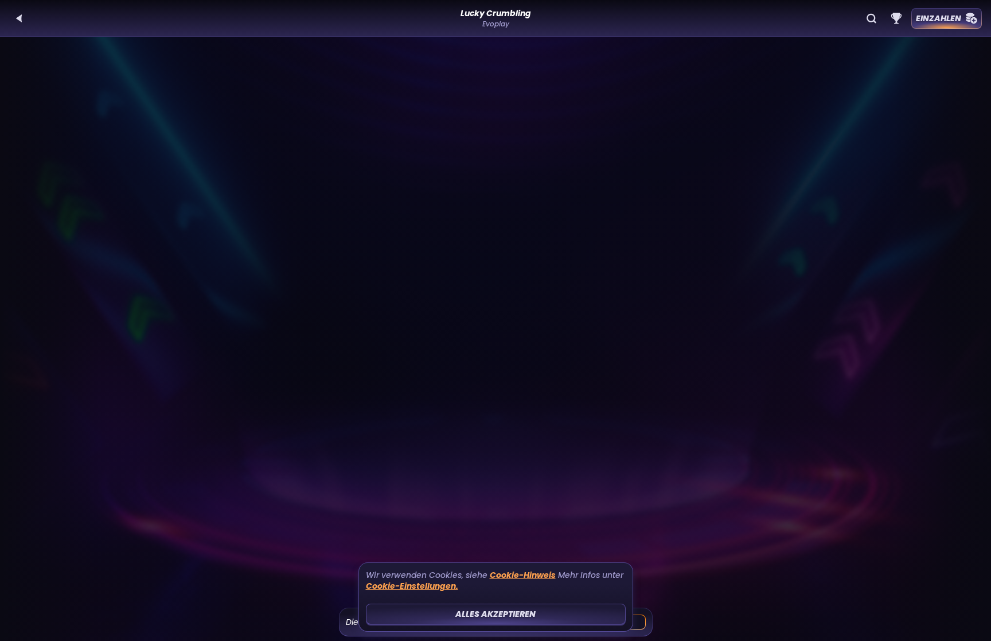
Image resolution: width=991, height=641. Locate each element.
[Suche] (871, 18)
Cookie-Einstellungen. (412, 586)
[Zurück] (19, 18)
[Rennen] (896, 18)
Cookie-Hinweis (523, 575)
